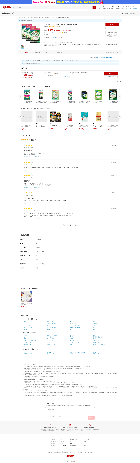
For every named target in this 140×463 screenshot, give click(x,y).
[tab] (26, 52)
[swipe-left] (20, 96)
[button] (104, 7)
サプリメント (40, 17)
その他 (46, 17)
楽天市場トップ (22, 17)
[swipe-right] (119, 96)
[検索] (94, 7)
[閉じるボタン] (120, 20)
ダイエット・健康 (32, 17)
